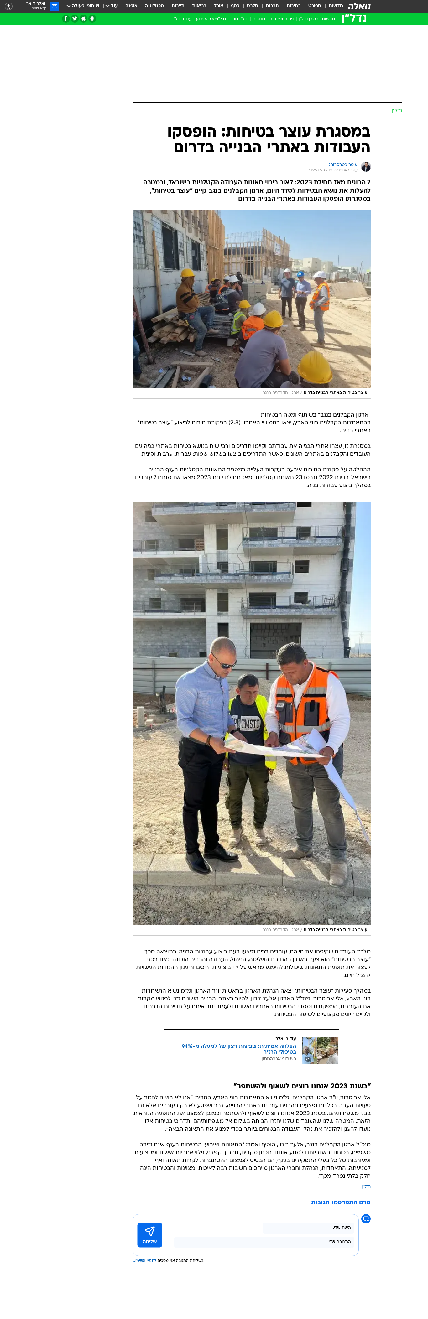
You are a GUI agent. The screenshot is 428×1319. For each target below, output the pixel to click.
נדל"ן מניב (239, 19)
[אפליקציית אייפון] (83, 19)
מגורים (259, 19)
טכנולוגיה (154, 6)
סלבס (252, 6)
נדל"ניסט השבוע (211, 19)
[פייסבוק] (66, 19)
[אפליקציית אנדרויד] (92, 19)
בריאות (199, 6)
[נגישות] (9, 6)
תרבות (272, 6)
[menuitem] (332, 6)
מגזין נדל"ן (308, 19)
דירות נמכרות (282, 19)
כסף (235, 6)
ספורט (314, 6)
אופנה (131, 6)
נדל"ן (366, 1187)
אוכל (218, 6)
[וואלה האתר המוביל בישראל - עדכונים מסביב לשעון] (359, 6)
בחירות (293, 6)
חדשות (336, 6)
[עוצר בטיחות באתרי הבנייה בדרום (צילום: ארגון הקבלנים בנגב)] (252, 304)
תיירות (178, 6)
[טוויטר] (75, 19)
